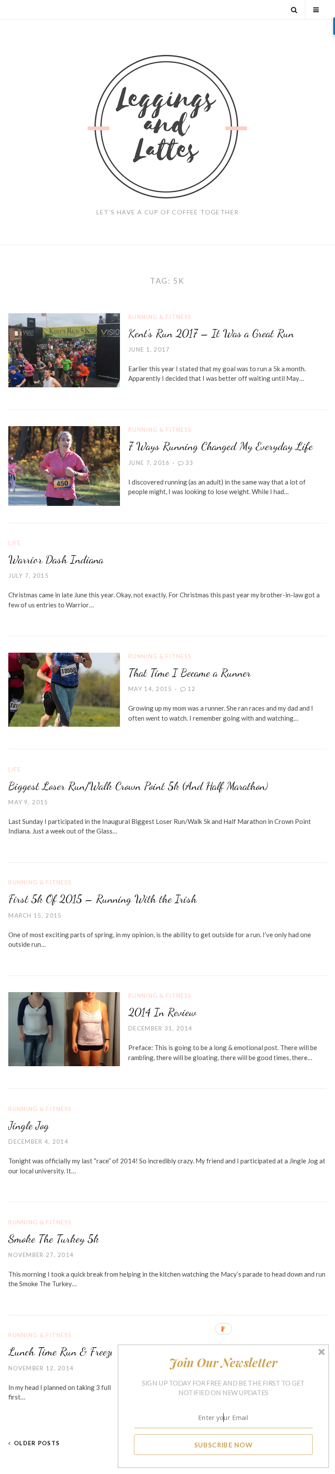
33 (189, 462)
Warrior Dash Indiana (55, 559)
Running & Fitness (159, 316)
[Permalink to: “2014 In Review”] (64, 1028)
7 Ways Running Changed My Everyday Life (220, 446)
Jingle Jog (28, 1125)
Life (14, 542)
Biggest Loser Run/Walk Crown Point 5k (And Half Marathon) (138, 786)
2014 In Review (162, 1012)
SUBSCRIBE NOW (223, 1444)
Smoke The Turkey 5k (53, 1238)
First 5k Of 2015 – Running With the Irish (102, 898)
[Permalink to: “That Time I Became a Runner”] (64, 689)
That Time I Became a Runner (189, 672)
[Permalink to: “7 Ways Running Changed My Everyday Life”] (64, 465)
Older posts (37, 1443)
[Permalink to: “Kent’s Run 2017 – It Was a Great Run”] (64, 349)
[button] (223, 1362)
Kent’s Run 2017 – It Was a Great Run (211, 333)
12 (192, 688)
